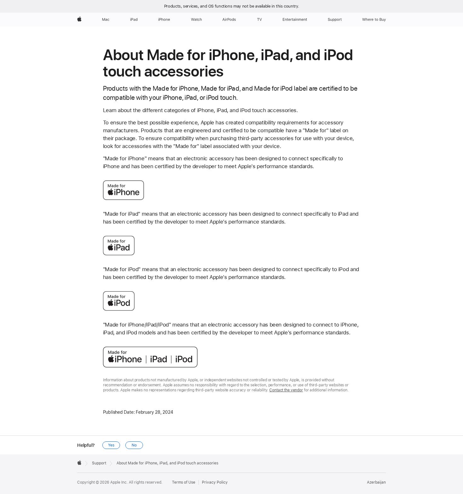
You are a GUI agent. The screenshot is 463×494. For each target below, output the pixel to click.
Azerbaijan (376, 482)
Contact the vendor (286, 390)
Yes (111, 445)
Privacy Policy (215, 482)
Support (99, 463)
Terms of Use (183, 482)
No (134, 445)
